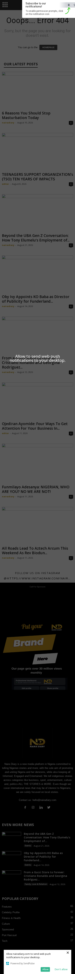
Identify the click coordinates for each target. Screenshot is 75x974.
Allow (45, 969)
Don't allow (61, 969)
